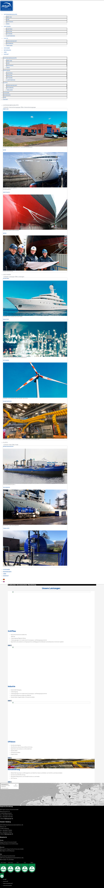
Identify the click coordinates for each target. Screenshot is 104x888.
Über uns (9, 17)
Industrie (9, 31)
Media (7, 24)
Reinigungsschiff (11, 41)
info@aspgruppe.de (8, 818)
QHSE (7, 19)
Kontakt (6, 54)
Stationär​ (7, 48)
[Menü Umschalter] (0, 103)
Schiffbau (9, 29)
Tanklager (9, 45)
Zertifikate (9, 21)
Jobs (5, 52)
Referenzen (7, 50)
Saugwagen (9, 43)
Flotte (6, 38)
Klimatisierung (10, 36)
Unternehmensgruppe (10, 14)
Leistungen (7, 26)
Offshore (9, 33)
